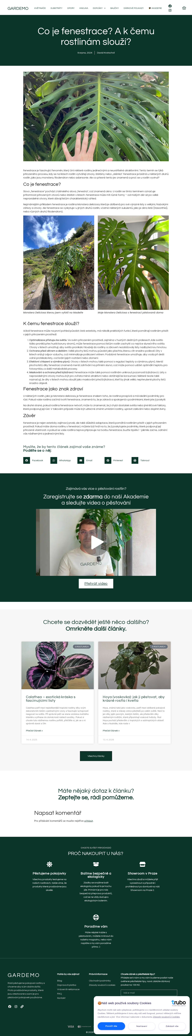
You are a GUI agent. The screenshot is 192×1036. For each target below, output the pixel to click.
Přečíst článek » (34, 730)
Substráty (56, 8)
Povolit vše (111, 1026)
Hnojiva (83, 8)
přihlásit (88, 821)
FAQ (59, 994)
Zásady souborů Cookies (166, 1017)
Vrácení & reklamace (68, 989)
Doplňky (98, 8)
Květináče (40, 8)
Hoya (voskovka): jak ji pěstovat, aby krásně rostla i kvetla (134, 698)
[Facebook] (170, 6)
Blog (59, 981)
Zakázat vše (172, 1026)
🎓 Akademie (155, 8)
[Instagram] (170, 10)
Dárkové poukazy (134, 8)
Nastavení (141, 1026)
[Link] (22, 1006)
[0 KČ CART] (184, 8)
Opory (71, 8)
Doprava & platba (66, 985)
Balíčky (114, 8)
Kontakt (61, 998)
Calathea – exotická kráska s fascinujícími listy (51, 698)
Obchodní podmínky (100, 981)
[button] (34, 460)
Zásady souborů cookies (102, 985)
